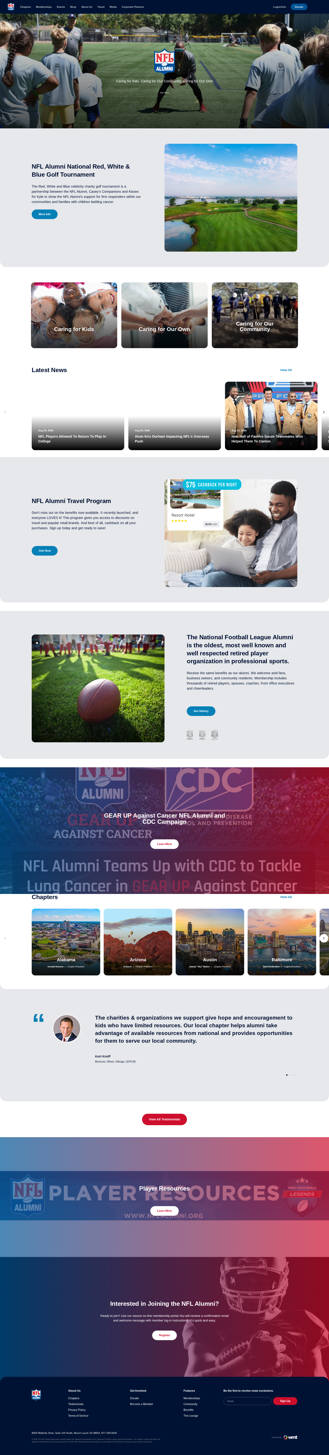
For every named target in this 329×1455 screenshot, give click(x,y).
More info (45, 214)
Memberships (44, 6)
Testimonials (75, 1404)
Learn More (164, 844)
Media (113, 6)
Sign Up (285, 1401)
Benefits (188, 1409)
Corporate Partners (133, 6)
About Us (86, 6)
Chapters (25, 6)
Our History (201, 711)
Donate (134, 1398)
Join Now (45, 550)
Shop (73, 6)
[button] (324, 412)
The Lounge (191, 1415)
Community (190, 1404)
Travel (101, 6)
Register (164, 1335)
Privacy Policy (77, 1409)
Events (61, 6)
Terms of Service (78, 1415)
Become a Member (141, 1404)
